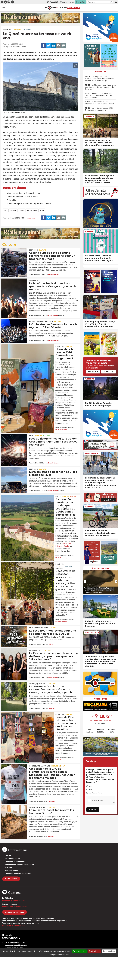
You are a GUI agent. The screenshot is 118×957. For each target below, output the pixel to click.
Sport (62, 766)
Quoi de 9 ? (59, 568)
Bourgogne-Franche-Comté (41, 321)
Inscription (93, 372)
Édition (63, 7)
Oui (90, 786)
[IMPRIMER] (63, 45)
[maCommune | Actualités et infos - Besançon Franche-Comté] (51, 7)
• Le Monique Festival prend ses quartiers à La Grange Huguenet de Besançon (100, 87)
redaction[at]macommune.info (14, 900)
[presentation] (70, 107)
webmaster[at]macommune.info (14, 925)
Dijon (31, 436)
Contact (8, 855)
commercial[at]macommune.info (15, 906)
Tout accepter (79, 951)
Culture (17, 29)
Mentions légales (11, 870)
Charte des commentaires (15, 861)
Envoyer (92, 809)
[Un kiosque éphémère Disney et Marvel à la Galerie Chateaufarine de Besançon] (100, 307)
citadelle (13, 210)
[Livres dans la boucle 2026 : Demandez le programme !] (27, 354)
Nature (46, 436)
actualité (43, 684)
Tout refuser (94, 951)
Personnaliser (109, 951)
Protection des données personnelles (19, 864)
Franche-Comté (35, 650)
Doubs (58, 497)
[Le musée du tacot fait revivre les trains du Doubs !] (14, 814)
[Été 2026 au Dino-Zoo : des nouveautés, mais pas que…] (100, 388)
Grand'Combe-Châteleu (39, 628)
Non (90, 789)
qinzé (42, 210)
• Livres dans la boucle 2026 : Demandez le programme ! (99, 109)
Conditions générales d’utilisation (18, 873)
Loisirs (73, 497)
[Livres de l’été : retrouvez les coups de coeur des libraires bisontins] (27, 722)
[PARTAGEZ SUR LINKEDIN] (53, 45)
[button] (112, 2)
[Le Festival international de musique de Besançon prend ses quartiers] (14, 657)
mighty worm (32, 210)
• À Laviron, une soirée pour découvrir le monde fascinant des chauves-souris (98, 95)
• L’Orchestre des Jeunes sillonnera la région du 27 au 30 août (99, 103)
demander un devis (14, 912)
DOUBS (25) (33, 684)
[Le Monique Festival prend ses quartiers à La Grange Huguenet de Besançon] (14, 287)
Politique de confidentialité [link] (59, 954)
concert (21, 210)
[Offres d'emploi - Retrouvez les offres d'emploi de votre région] (100, 197)
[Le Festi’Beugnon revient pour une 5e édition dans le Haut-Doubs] (14, 635)
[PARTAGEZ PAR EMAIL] (58, 45)
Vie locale (27, 29)
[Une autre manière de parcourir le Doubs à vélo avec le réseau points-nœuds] (100, 516)
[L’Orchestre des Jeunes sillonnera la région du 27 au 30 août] (14, 328)
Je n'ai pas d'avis (95, 793)
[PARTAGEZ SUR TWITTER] (48, 45)
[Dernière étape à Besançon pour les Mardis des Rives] (14, 476)
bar (5, 210)
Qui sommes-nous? (12, 858)
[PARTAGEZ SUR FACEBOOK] (43, 45)
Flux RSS (8, 867)
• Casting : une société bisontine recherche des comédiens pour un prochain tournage (99, 79)
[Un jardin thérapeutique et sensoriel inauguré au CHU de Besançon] (100, 607)
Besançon (7, 29)
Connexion (109, 372)
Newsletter (11, 879)
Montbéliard (34, 766)
